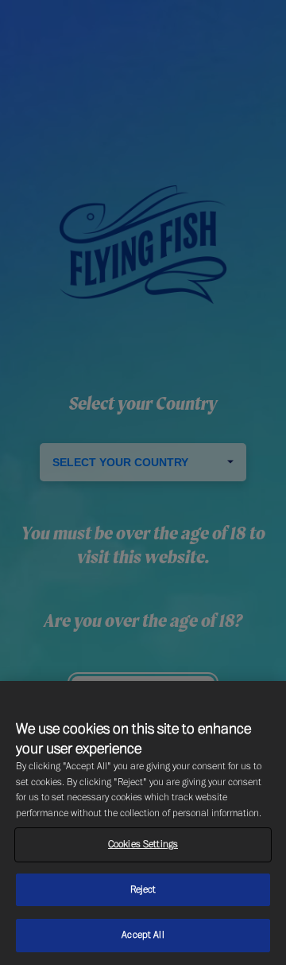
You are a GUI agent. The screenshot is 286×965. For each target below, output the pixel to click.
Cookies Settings (143, 844)
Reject (143, 889)
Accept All (143, 934)
